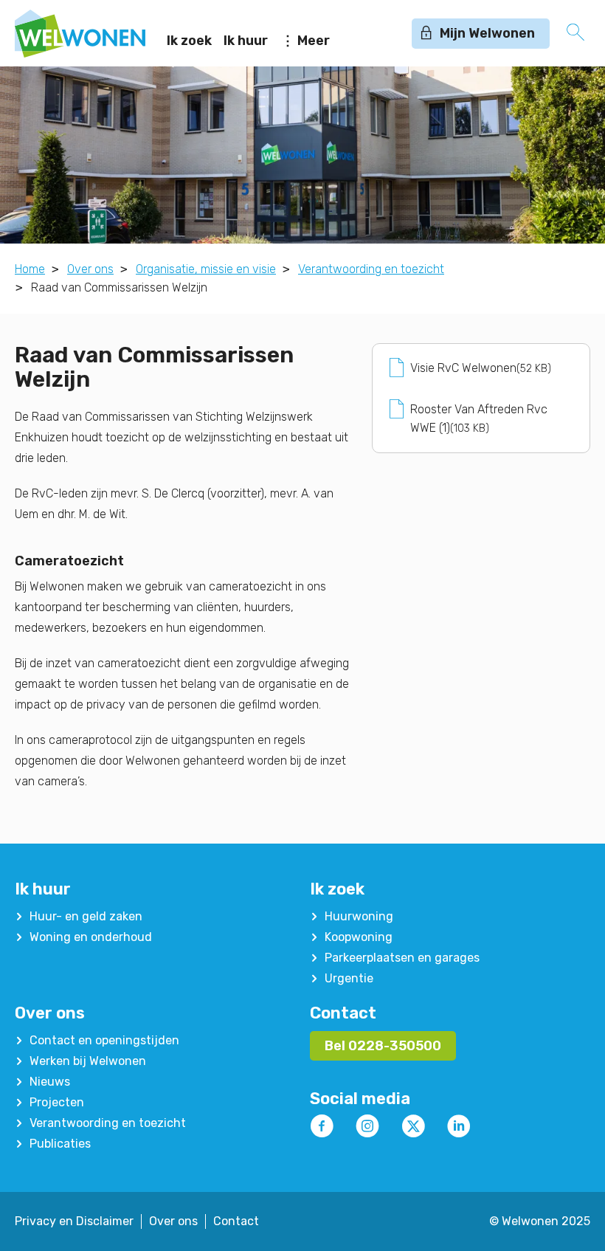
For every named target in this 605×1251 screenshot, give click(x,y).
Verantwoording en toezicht (371, 269)
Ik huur (246, 40)
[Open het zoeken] (575, 33)
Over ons (90, 269)
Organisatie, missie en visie (206, 269)
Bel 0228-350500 (383, 1045)
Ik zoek (189, 40)
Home (30, 269)
